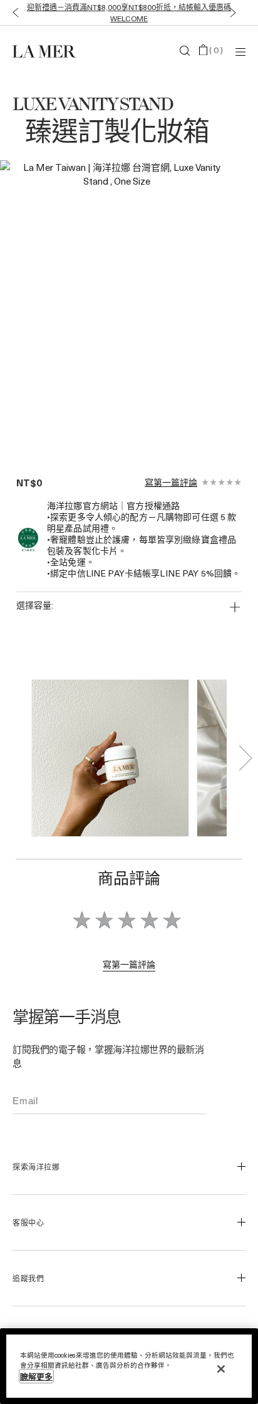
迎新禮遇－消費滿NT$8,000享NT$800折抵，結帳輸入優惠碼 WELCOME (129, 12)
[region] (129, 1366)
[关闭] (221, 1369)
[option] (116, 305)
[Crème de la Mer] (51, 50)
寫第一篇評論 (171, 482)
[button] (13, 13)
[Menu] (240, 51)
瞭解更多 (36, 1376)
